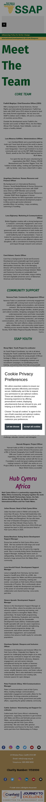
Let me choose (12, 427)
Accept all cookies (32, 427)
